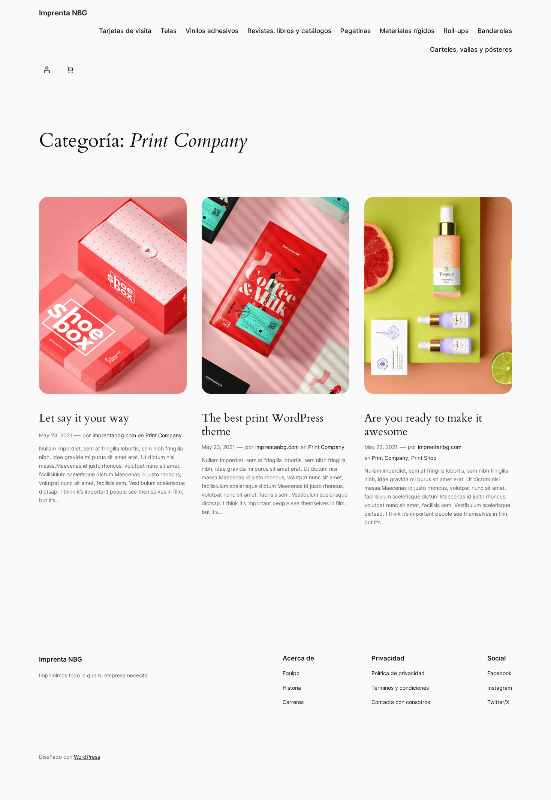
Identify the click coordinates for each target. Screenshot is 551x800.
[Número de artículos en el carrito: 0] (70, 69)
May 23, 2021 (55, 435)
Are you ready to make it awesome (423, 425)
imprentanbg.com (114, 435)
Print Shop (424, 458)
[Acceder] (47, 69)
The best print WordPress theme (262, 425)
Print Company (163, 435)
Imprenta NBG (63, 12)
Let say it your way (84, 418)
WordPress (87, 756)
